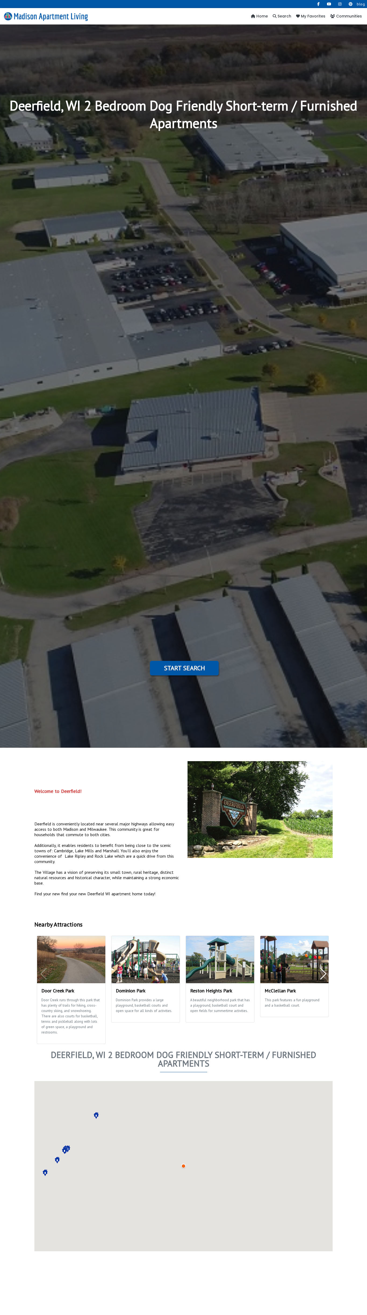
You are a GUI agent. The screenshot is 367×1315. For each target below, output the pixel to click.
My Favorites (312, 16)
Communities (348, 16)
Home (261, 16)
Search (283, 16)
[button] (64, 1150)
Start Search (184, 668)
